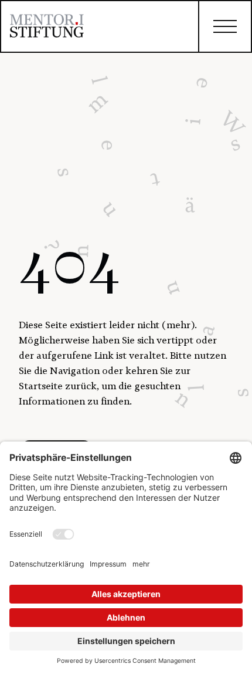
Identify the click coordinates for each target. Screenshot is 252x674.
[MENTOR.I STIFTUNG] (47, 28)
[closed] (224, 26)
